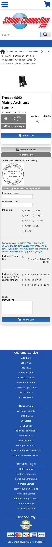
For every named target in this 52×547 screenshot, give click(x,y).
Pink (38, 210)
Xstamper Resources (26, 445)
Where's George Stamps (26, 498)
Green (28, 225)
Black (27, 210)
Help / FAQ (26, 367)
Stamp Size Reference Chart (26, 455)
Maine (47, 51)
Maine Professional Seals (18, 55)
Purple (39, 215)
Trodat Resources (26, 435)
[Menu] (4, 4)
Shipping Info (26, 372)
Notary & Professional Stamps (25, 51)
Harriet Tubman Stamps (26, 488)
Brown (28, 230)
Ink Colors (26, 420)
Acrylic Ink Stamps (26, 493)
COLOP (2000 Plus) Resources (26, 450)
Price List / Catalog (26, 377)
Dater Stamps (26, 468)
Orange (39, 220)
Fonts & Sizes (26, 415)
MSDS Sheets (25, 425)
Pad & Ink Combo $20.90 (37, 284)
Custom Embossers (26, 473)
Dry (37, 225)
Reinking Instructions (26, 430)
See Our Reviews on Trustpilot (26, 541)
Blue (27, 220)
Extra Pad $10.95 (33, 279)
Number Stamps (26, 483)
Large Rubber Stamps (26, 478)
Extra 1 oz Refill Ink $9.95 (37, 274)
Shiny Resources (26, 440)
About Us (26, 357)
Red (27, 215)
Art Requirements (26, 410)
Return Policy (26, 392)
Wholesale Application (26, 387)
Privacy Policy (26, 397)
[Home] (2, 51)
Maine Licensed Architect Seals (16, 59)
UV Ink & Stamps (26, 503)
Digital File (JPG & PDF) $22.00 (39, 260)
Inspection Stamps (26, 508)
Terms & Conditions (26, 382)
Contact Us (26, 362)
